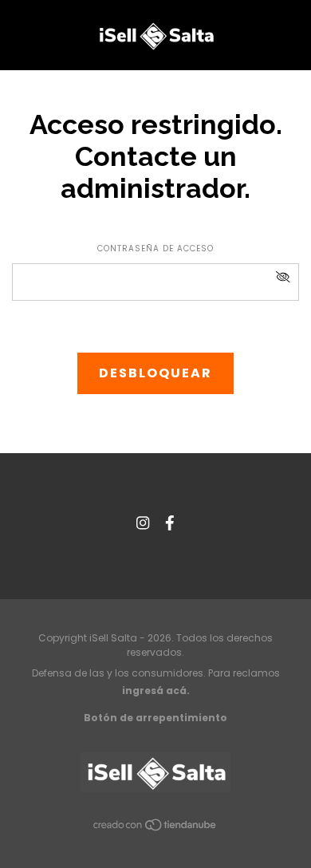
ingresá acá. (156, 690)
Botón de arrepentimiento (155, 717)
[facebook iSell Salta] (170, 524)
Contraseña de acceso (155, 248)
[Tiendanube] (155, 827)
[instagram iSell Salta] (143, 524)
